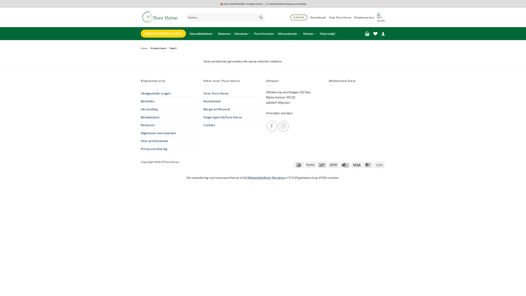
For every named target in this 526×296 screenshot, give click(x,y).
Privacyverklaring (154, 149)
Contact (209, 125)
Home (144, 48)
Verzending (149, 109)
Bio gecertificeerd (216, 109)
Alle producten (287, 33)
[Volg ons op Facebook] (271, 126)
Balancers (224, 33)
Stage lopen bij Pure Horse (222, 117)
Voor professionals (154, 141)
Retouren (148, 125)
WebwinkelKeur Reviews (266, 177)
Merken (308, 33)
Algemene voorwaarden (158, 133)
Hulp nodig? (327, 33)
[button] (367, 33)
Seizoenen (241, 33)
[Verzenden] (260, 17)
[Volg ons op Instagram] (283, 126)
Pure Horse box (264, 33)
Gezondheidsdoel (201, 33)
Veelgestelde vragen (156, 93)
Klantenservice (364, 17)
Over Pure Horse (340, 17)
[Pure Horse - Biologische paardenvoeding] (160, 17)
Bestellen (148, 101)
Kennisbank (318, 17)
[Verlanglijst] (375, 33)
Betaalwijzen (150, 117)
